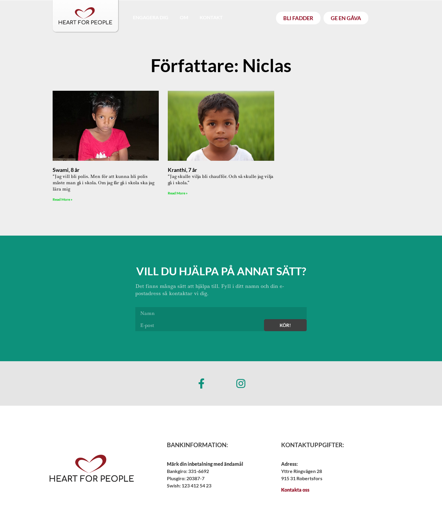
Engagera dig (150, 17)
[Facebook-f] (201, 383)
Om (184, 17)
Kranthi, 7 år (182, 169)
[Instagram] (241, 383)
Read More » (62, 199)
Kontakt (211, 17)
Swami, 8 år (66, 169)
